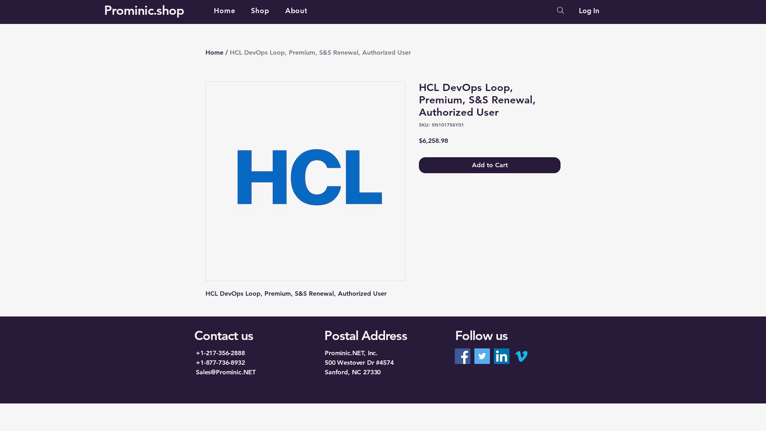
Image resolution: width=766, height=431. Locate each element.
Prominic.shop (144, 10)
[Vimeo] (521, 356)
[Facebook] (462, 356)
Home (214, 52)
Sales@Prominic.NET (226, 372)
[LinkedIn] (501, 356)
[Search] (560, 10)
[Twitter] (482, 356)
